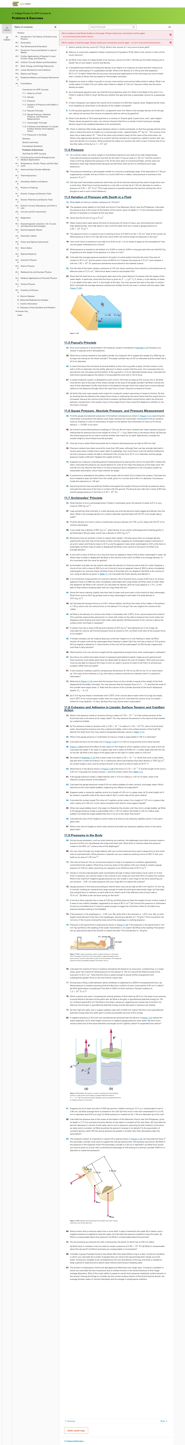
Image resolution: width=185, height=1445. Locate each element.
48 (67, 638)
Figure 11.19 (86, 681)
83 (67, 1139)
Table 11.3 (138, 732)
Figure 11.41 (147, 1017)
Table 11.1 (104, 574)
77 (67, 982)
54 (67, 715)
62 (67, 784)
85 (67, 1242)
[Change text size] (169, 27)
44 (67, 592)
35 (67, 486)
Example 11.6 (142, 347)
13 (67, 182)
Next (163, 1421)
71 (67, 873)
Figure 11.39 (75, 288)
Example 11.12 (88, 757)
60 (67, 768)
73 (67, 900)
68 (67, 840)
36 (67, 503)
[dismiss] (170, 35)
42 (67, 565)
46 (67, 614)
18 (67, 234)
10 (67, 129)
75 (67, 924)
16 (67, 218)
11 (67, 155)
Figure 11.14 (145, 416)
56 (67, 737)
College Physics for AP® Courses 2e (33, 13)
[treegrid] (35, 174)
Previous (71, 1421)
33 (67, 462)
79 (67, 1010)
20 (67, 249)
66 (67, 818)
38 (67, 522)
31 (67, 443)
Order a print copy (76, 1430)
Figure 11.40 (122, 924)
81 (67, 1108)
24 (67, 347)
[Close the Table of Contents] (55, 27)
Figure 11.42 (136, 1139)
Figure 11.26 (110, 741)
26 (67, 366)
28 (67, 393)
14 (67, 202)
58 (67, 746)
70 (67, 862)
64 (67, 800)
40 (67, 538)
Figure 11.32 (75, 746)
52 (67, 681)
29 (67, 416)
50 (67, 657)
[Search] (134, 27)
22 (67, 268)
